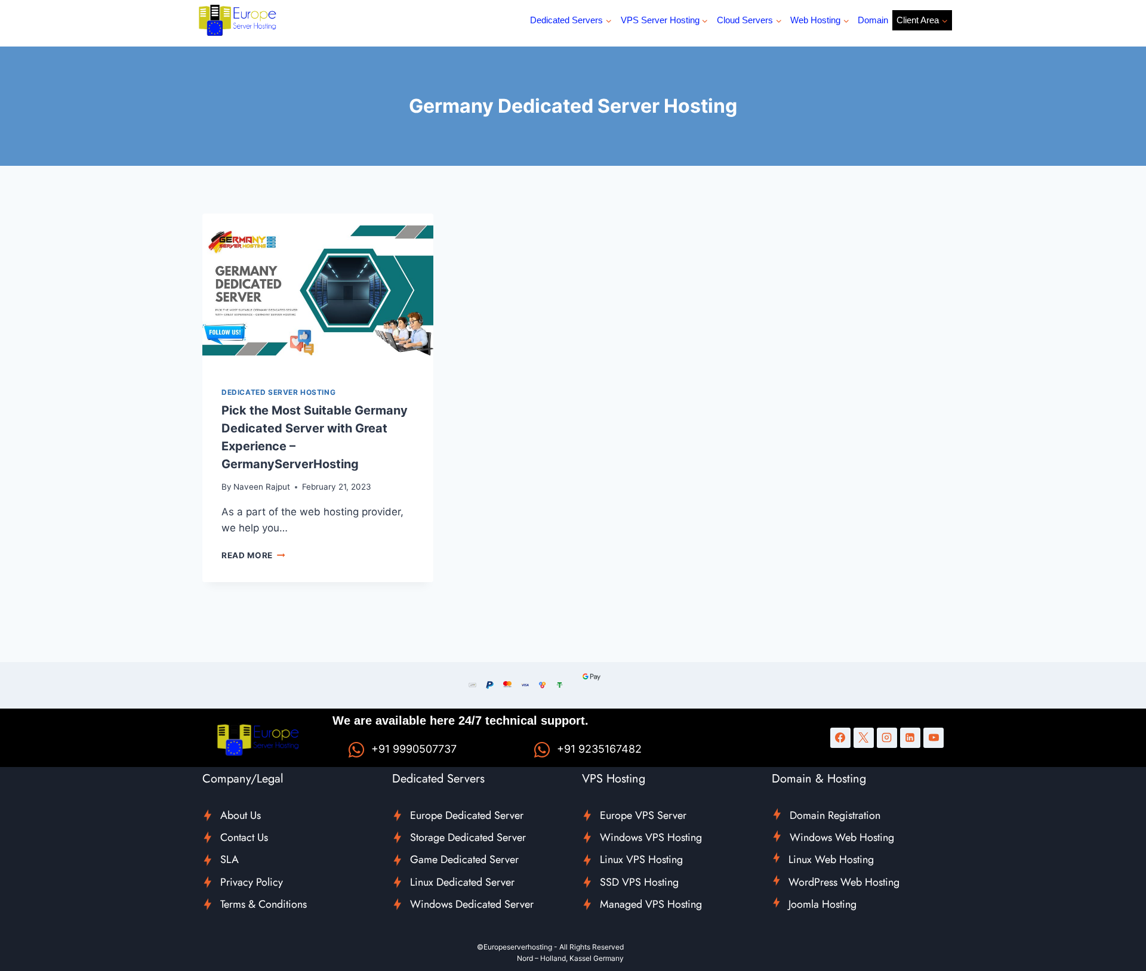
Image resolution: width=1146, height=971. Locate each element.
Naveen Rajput (261, 486)
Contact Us (244, 837)
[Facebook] (840, 738)
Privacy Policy (251, 882)
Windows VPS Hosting (651, 837)
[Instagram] (887, 738)
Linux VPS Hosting (641, 859)
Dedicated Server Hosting (278, 392)
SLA (229, 859)
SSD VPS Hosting (639, 882)
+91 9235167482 (599, 749)
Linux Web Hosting (831, 859)
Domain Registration (835, 815)
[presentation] (317, 290)
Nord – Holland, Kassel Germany (570, 958)
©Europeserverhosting (514, 946)
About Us (240, 815)
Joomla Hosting (822, 904)
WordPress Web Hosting (843, 882)
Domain (873, 20)
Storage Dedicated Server (468, 837)
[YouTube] (933, 738)
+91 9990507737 (414, 749)
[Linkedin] (910, 738)
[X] (864, 738)
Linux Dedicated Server (462, 882)
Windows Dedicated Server (472, 904)
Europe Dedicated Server (466, 815)
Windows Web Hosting (842, 837)
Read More (253, 555)
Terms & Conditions (263, 904)
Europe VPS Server (643, 815)
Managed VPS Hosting (651, 904)
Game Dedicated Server (464, 859)
